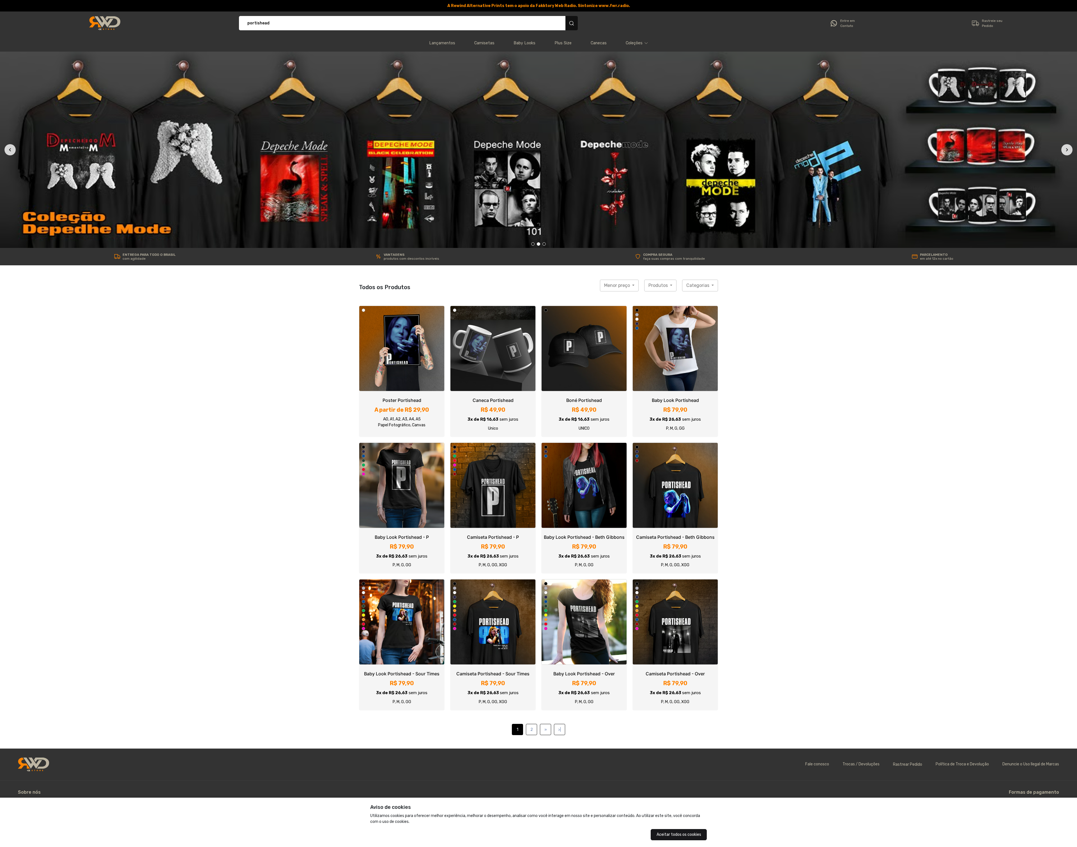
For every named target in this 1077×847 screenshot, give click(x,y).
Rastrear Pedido (907, 574)
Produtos (658, 95)
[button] (636, 43)
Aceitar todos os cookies (679, 834)
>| (559, 539)
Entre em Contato (847, 23)
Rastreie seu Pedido (992, 23)
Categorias (698, 95)
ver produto (402, 158)
